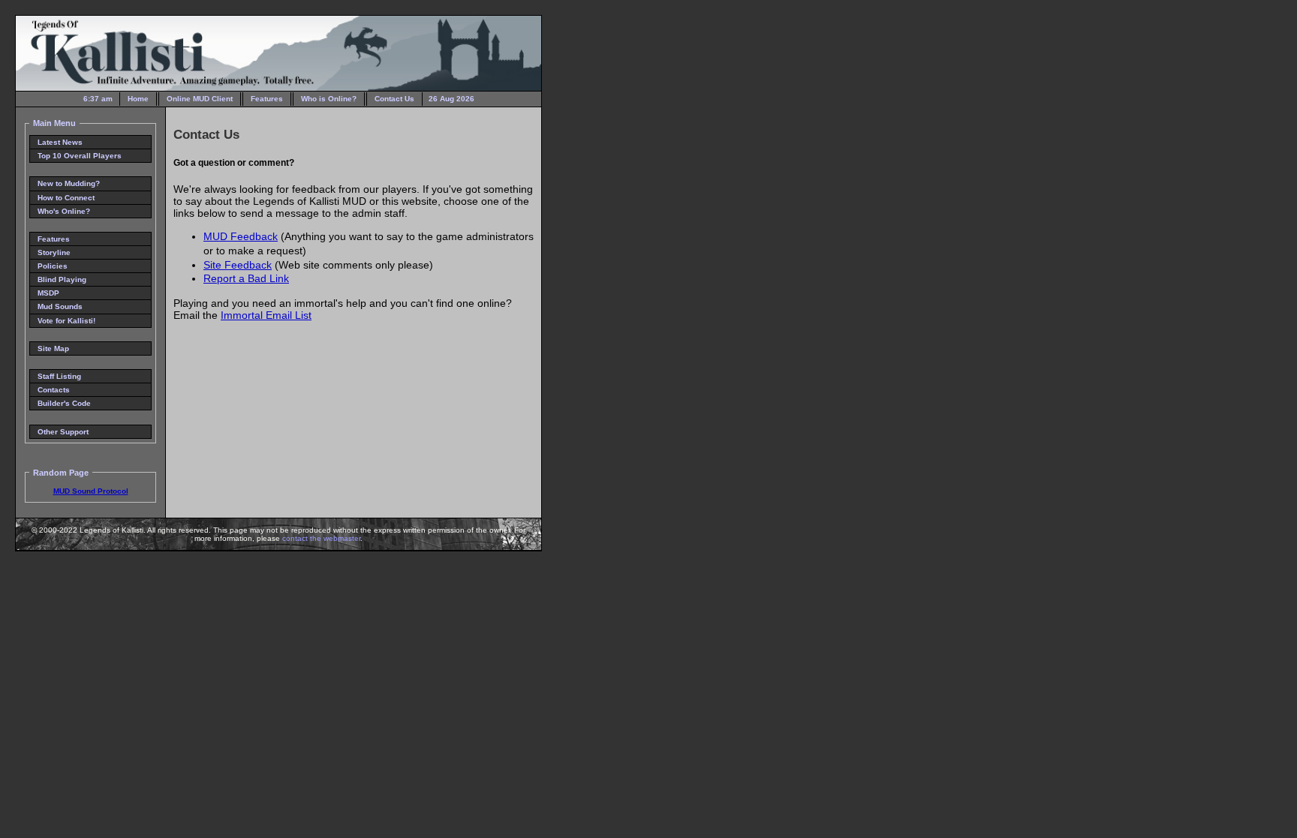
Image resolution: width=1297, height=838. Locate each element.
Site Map (53, 348)
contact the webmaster (321, 538)
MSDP (48, 293)
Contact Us (394, 99)
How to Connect (66, 198)
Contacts (54, 390)
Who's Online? (64, 211)
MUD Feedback (240, 236)
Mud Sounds (60, 306)
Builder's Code (64, 403)
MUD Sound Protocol (90, 491)
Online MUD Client (200, 99)
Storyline (54, 252)
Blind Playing (62, 279)
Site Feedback (237, 265)
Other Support (63, 432)
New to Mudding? (69, 183)
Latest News (60, 142)
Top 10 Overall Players (80, 156)
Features (267, 99)
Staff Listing (59, 376)
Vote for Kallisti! (66, 321)
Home (138, 99)
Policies (53, 266)
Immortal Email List (266, 315)
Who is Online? (329, 99)
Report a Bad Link (246, 278)
